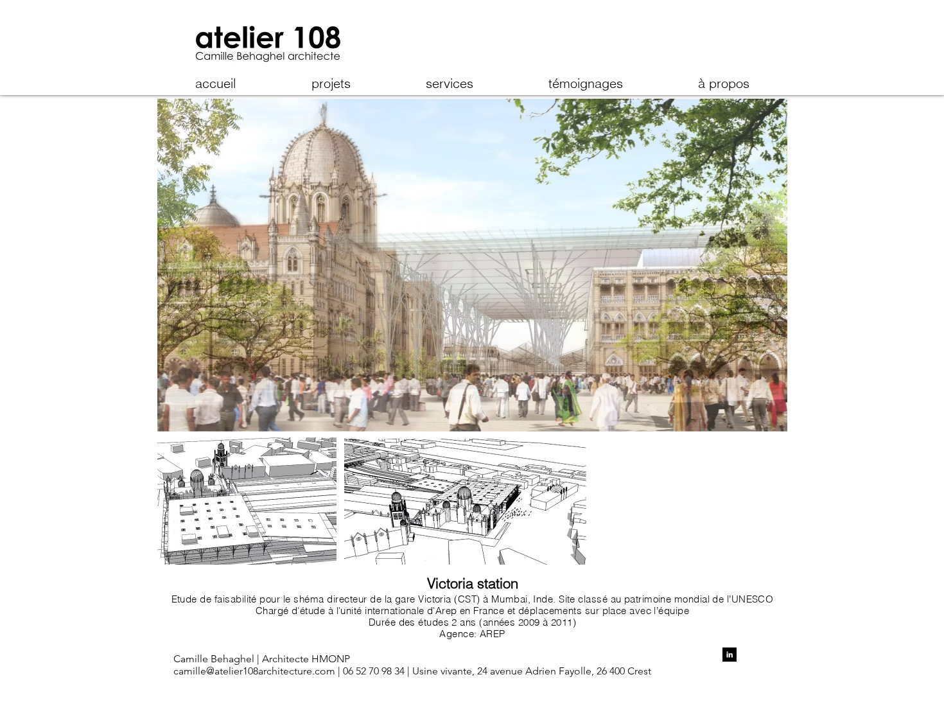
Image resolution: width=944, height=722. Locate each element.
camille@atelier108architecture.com (254, 671)
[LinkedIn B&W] (729, 654)
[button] (472, 331)
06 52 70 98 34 (375, 671)
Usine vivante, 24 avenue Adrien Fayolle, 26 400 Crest (530, 671)
